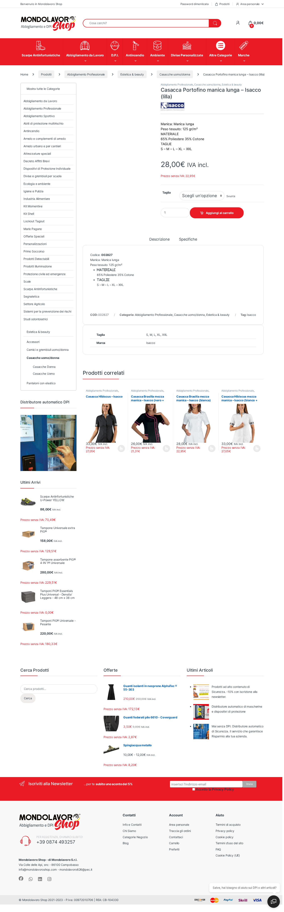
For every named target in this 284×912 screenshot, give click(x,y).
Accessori (33, 342)
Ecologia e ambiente (36, 183)
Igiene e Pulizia (33, 191)
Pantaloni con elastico (41, 383)
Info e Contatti (132, 824)
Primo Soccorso (33, 251)
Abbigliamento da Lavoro (40, 101)
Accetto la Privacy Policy (215, 789)
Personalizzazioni (35, 244)
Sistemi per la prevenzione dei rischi (47, 311)
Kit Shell (28, 213)
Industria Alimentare (36, 198)
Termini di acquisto (228, 824)
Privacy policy (225, 831)
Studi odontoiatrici (35, 319)
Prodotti (224, 4)
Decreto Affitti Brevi (36, 161)
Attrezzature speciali (37, 153)
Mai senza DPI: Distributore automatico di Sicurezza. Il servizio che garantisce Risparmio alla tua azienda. (237, 731)
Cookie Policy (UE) (228, 855)
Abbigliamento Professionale (86, 74)
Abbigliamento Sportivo (39, 116)
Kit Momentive (32, 206)
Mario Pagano (32, 229)
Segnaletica (31, 296)
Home (24, 74)
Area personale (250, 4)
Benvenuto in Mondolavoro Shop (41, 4)
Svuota (230, 196)
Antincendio (31, 131)
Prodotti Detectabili (36, 259)
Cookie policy (224, 837)
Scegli (121, 448)
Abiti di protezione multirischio (43, 123)
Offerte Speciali (33, 236)
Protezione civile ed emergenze (44, 274)
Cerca (28, 698)
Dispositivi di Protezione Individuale (46, 168)
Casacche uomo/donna (174, 74)
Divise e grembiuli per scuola (42, 176)
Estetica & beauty (132, 74)
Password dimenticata (194, 4)
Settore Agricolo (34, 304)
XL (159, 334)
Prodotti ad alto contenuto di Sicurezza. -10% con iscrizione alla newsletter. (234, 691)
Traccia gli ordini (180, 831)
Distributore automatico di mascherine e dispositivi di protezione (237, 709)
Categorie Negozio (135, 837)
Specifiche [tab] (188, 239)
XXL (165, 334)
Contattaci (176, 837)
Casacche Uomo (44, 373)
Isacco (251, 314)
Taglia (166, 192)
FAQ (218, 849)
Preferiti (174, 849)
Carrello (174, 843)
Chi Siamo (129, 831)
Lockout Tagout (33, 221)
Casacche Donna (44, 366)
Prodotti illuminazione (37, 266)
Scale (27, 281)
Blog (125, 843)
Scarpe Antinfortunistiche (40, 289)
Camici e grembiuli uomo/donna (48, 349)
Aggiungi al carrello (220, 213)
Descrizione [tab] (159, 239)
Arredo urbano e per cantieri (42, 146)
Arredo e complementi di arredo (44, 138)
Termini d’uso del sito (229, 843)
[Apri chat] (273, 901)
